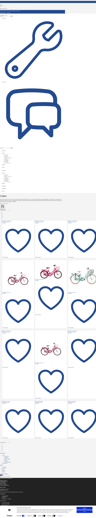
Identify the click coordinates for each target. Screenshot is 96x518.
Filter (1, 475)
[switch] (34, 516)
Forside (1, 203)
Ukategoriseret (4, 463)
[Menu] (0, 15)
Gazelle (3, 470)
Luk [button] (49, 1)
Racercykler (6, 461)
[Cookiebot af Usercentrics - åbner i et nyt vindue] (9, 516)
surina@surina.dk (3, 12)
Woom (3, 472)
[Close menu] (0, 4)
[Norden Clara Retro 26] (18, 331)
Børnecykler (6, 456)
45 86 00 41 (9, 12)
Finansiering (4, 496)
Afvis (85, 511)
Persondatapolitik (5, 495)
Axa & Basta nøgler (5, 502)
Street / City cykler (7, 462)
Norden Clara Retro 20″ (6, 221)
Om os (3, 497)
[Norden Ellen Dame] (18, 401)
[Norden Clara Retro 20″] (18, 220)
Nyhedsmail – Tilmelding (6, 498)
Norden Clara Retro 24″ (6, 292)
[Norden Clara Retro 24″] (18, 276)
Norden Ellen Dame (5, 402)
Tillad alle (84, 508)
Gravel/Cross (6, 458)
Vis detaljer (59, 515)
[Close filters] (0, 477)
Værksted (4, 18)
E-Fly (3, 469)
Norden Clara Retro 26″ (39, 362)
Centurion (4, 468)
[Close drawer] (0, 6)
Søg (11, 16)
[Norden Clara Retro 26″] (51, 346)
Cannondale (4, 467)
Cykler (4, 203)
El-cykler (6, 457)
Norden (3, 471)
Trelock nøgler (4, 505)
